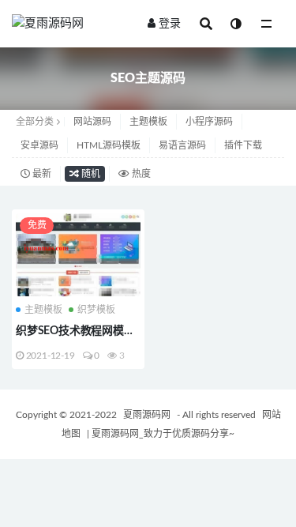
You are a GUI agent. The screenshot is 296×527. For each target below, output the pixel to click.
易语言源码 (182, 145)
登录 (170, 23)
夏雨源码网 (148, 415)
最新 (40, 174)
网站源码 (92, 121)
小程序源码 (209, 121)
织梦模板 (96, 309)
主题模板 (148, 121)
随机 (89, 174)
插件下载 (243, 145)
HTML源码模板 (109, 145)
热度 (140, 174)
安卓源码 (39, 145)
